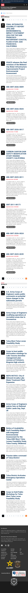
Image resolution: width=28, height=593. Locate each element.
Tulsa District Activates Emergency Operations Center (16, 477)
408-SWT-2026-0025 (15, 109)
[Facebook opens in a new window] (2, 545)
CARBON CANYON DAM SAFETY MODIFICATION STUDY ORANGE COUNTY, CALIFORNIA (16, 155)
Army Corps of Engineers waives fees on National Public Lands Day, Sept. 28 (16, 407)
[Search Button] (24, 4)
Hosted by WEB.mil (5, 573)
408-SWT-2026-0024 (15, 233)
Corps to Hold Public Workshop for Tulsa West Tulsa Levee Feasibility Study (14, 495)
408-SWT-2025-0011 (15, 177)
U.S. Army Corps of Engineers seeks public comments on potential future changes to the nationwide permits (15, 296)
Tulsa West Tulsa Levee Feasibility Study (16, 342)
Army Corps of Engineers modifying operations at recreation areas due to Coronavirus (16, 316)
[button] (6, 2)
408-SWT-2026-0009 (15, 87)
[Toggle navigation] (26, 4)
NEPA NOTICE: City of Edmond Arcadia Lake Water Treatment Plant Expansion (15, 379)
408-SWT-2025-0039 (15, 254)
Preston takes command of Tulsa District (16, 457)
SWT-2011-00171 (13, 205)
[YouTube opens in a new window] (8, 545)
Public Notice (10, 102)
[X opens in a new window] (6, 545)
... (24, 19)
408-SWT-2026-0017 (15, 129)
